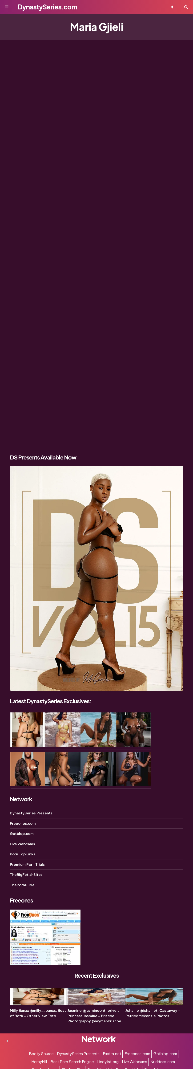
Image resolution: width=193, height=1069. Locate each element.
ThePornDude (22, 884)
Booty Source (41, 1053)
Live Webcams (22, 843)
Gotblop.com (22, 833)
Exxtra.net (112, 1053)
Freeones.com (23, 823)
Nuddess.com (162, 1061)
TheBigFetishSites (26, 874)
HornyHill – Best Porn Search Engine (62, 1061)
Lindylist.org (108, 1061)
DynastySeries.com (47, 7)
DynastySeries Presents (31, 813)
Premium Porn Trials (27, 864)
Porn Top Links (22, 854)
